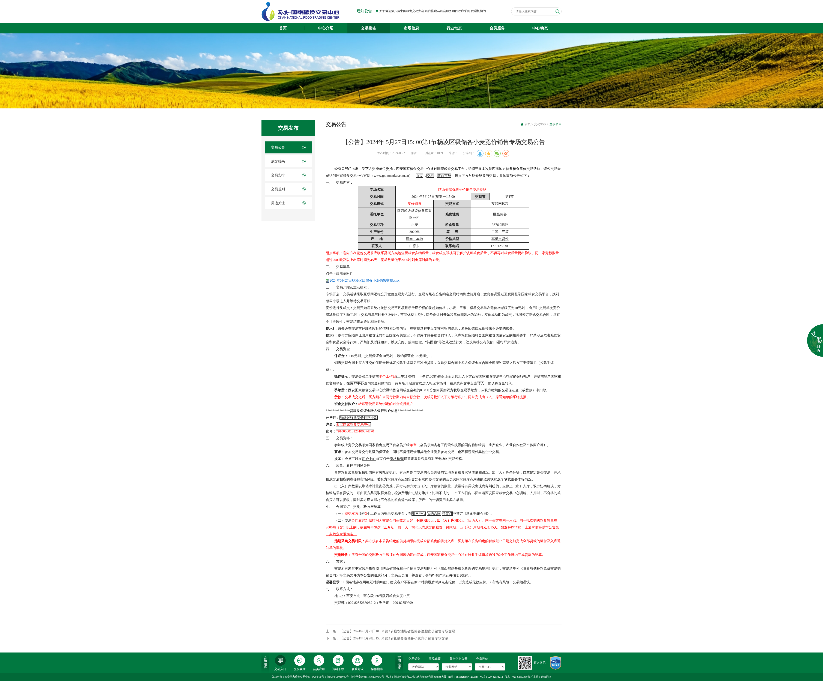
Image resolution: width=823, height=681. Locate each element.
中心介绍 (325, 28)
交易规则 (278, 189)
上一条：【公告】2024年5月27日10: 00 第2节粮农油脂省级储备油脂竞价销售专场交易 (390, 631)
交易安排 (278, 175)
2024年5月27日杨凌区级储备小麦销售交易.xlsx (364, 280)
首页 (283, 28)
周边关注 (278, 203)
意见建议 (435, 658)
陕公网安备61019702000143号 (367, 676)
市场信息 (411, 28)
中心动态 (540, 28)
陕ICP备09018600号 (338, 676)
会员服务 (497, 28)
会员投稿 (482, 658)
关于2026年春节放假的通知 (397, 11)
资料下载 (338, 669)
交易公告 (278, 147)
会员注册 (319, 669)
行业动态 (454, 28)
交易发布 (368, 28)
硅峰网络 (546, 676)
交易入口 (280, 669)
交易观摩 (300, 669)
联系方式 (357, 669)
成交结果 (278, 161)
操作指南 (377, 669)
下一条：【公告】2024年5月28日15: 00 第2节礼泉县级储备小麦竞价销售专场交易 (387, 638)
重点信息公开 (458, 658)
